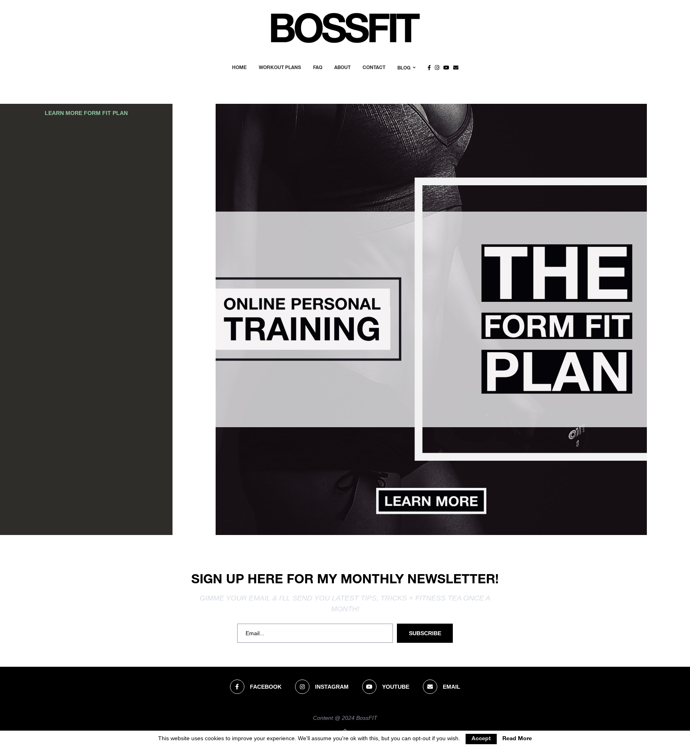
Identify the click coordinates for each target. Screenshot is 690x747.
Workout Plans (280, 67)
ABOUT (342, 67)
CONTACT (374, 67)
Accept (481, 739)
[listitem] (431, 501)
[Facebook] (429, 67)
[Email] (455, 67)
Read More (517, 739)
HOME (239, 67)
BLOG (403, 68)
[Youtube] (446, 67)
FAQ (317, 67)
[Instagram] (437, 67)
